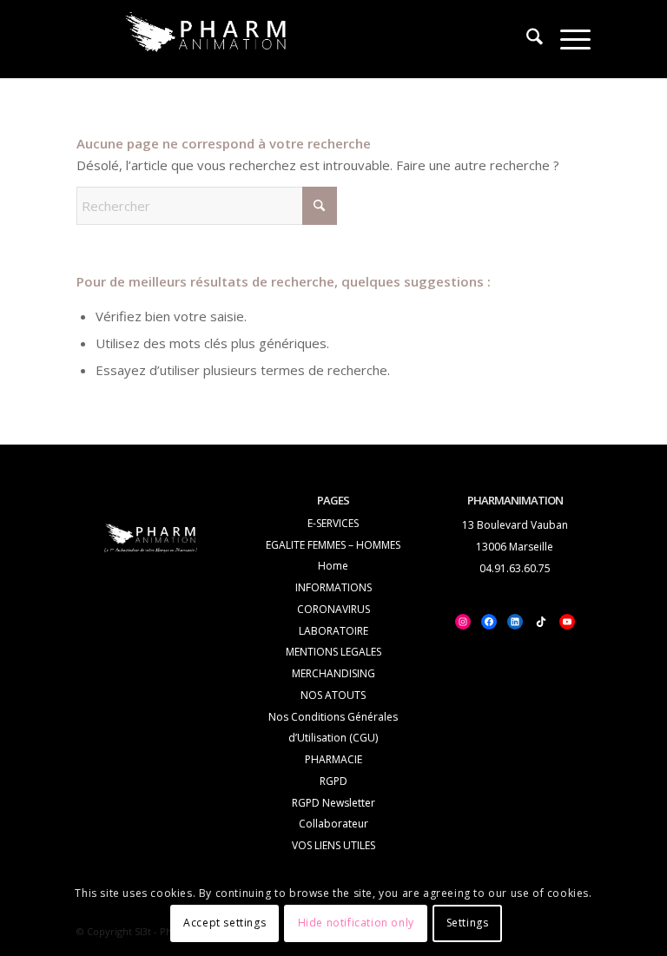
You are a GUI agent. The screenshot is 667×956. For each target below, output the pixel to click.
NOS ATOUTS (333, 695)
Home (333, 565)
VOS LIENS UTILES (333, 845)
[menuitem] (526, 39)
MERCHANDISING (333, 673)
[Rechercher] (526, 39)
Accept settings (224, 922)
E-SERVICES (333, 523)
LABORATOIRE (333, 630)
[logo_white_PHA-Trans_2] (206, 36)
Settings (467, 922)
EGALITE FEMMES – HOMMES (333, 544)
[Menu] (567, 39)
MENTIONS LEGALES (333, 651)
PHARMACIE (333, 759)
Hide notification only (356, 922)
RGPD (333, 781)
